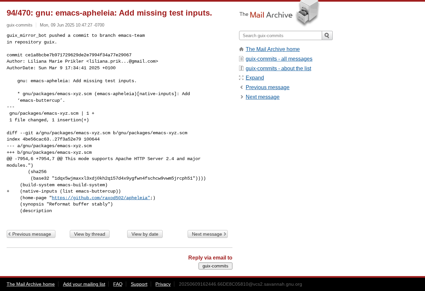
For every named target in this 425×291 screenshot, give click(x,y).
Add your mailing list (84, 284)
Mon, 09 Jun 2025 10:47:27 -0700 (72, 25)
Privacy (163, 284)
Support (139, 284)
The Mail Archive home (273, 49)
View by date (144, 234)
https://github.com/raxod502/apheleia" (101, 198)
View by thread (89, 234)
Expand (255, 78)
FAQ (118, 284)
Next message (207, 234)
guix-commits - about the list (278, 68)
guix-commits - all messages (279, 59)
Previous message (31, 234)
